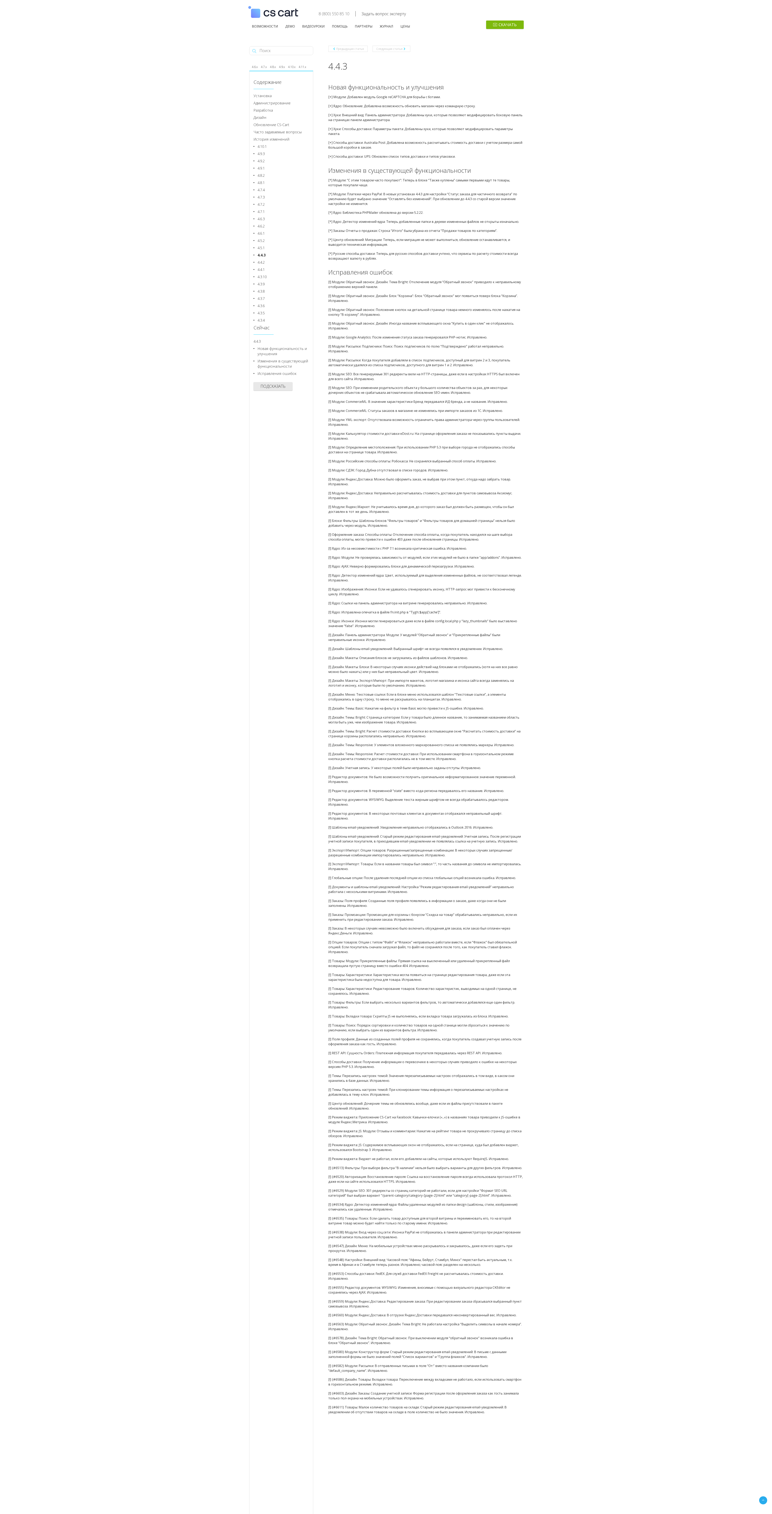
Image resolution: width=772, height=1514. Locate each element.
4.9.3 (261, 153)
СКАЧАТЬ (508, 24)
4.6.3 (261, 218)
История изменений (272, 139)
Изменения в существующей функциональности (283, 364)
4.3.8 (261, 291)
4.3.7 (261, 298)
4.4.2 (261, 262)
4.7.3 (261, 197)
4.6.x (255, 67)
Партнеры (364, 26)
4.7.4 (261, 189)
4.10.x (292, 67)
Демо (290, 26)
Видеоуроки (313, 26)
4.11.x (302, 67)
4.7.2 (261, 204)
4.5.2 (261, 240)
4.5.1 (261, 247)
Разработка (263, 110)
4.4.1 (261, 269)
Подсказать (273, 386)
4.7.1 (261, 211)
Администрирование (272, 103)
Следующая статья (389, 49)
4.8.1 (261, 182)
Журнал (386, 26)
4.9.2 (261, 160)
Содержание (267, 82)
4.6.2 (261, 226)
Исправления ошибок (277, 373)
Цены (405, 26)
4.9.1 (261, 168)
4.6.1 (261, 233)
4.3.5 (261, 313)
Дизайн (260, 117)
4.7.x (264, 67)
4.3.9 (261, 284)
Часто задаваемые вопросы (278, 132)
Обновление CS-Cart (271, 124)
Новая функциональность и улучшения (282, 351)
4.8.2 (261, 175)
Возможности (265, 26)
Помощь (340, 26)
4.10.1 (262, 146)
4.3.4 (261, 320)
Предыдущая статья (350, 49)
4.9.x (282, 67)
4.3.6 (261, 305)
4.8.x (273, 67)
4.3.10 (262, 276)
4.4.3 (262, 255)
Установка (263, 95)
